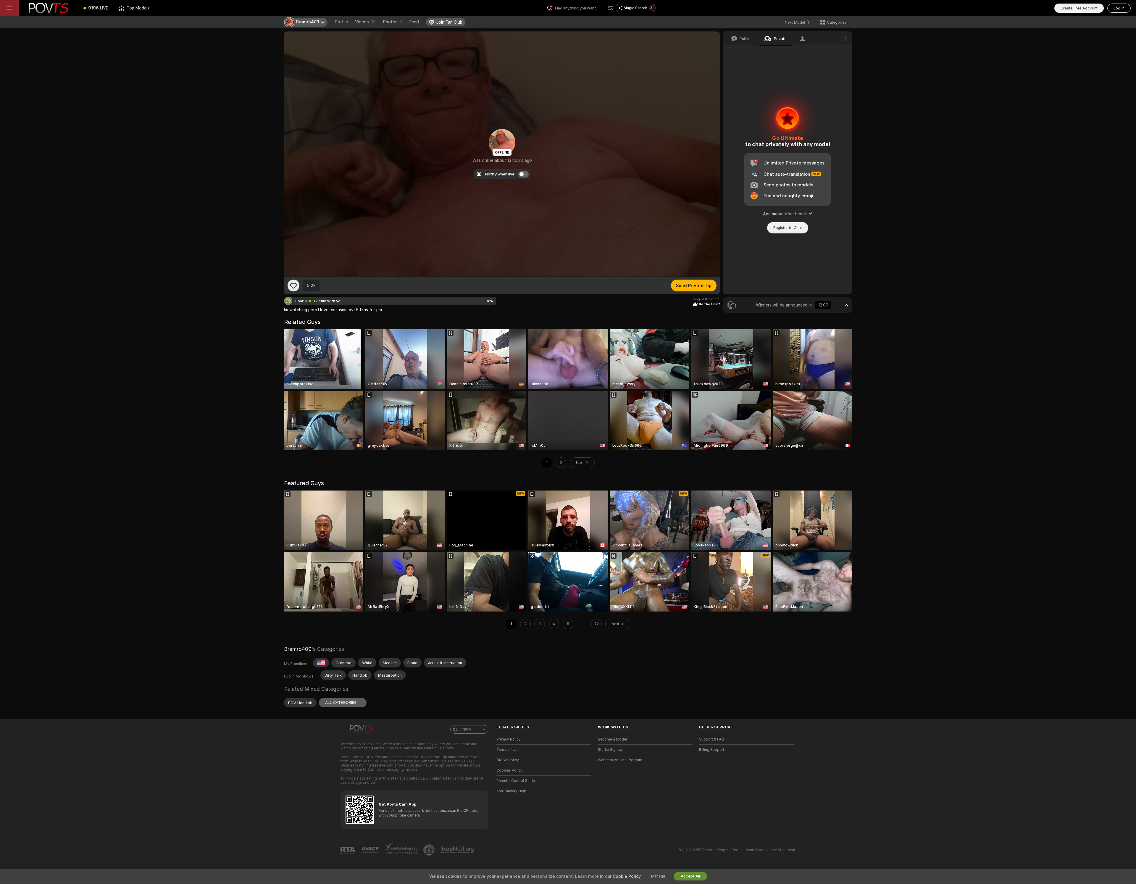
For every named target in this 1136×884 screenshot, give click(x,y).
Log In (1119, 8)
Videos (365, 22)
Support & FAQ (711, 739)
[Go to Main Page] (48, 8)
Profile (341, 22)
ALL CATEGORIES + (342, 702)
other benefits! (797, 214)
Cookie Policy (626, 876)
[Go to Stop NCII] (457, 850)
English (465, 729)
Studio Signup (610, 750)
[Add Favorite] (293, 285)
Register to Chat (787, 227)
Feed (414, 22)
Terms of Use (507, 750)
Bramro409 (298, 649)
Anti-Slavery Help (511, 791)
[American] (321, 662)
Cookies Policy (509, 770)
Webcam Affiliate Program (620, 760)
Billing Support (711, 750)
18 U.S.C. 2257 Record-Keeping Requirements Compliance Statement (736, 850)
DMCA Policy (507, 760)
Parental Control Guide (515, 781)
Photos (392, 22)
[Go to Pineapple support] (429, 850)
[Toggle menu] (9, 8)
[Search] (610, 8)
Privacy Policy (508, 739)
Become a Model (612, 739)
